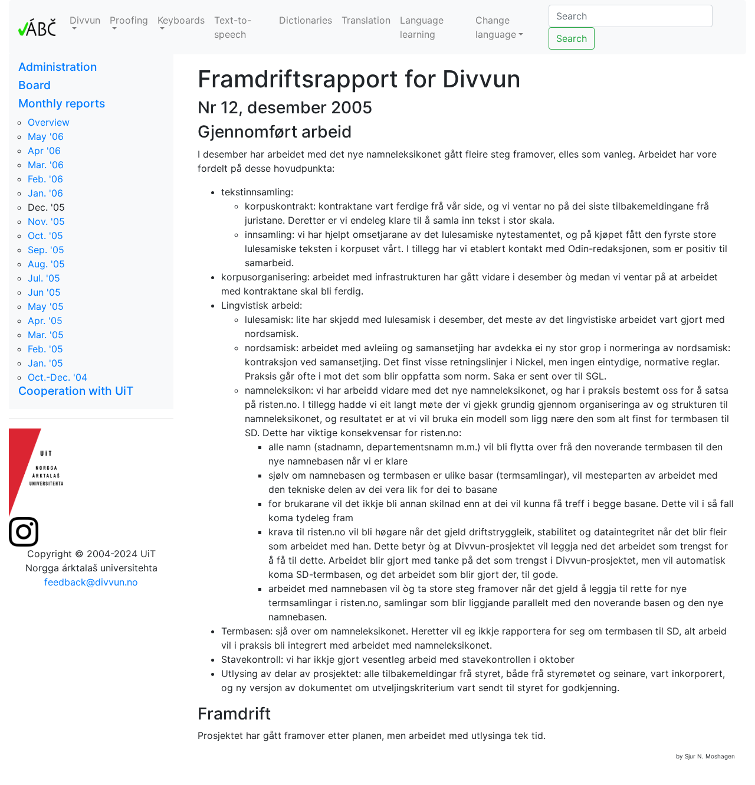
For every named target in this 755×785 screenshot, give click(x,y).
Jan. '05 (45, 363)
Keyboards (181, 20)
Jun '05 (44, 292)
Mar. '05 (46, 335)
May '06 (46, 136)
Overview (49, 122)
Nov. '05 (46, 221)
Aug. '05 (46, 264)
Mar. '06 (46, 165)
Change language (495, 27)
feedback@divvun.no (91, 582)
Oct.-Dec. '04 (57, 377)
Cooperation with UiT (75, 391)
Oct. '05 (45, 235)
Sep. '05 (46, 250)
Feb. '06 (45, 179)
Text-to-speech (232, 27)
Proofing (129, 20)
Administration (57, 67)
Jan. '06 (45, 193)
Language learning (422, 27)
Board (34, 85)
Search (571, 38)
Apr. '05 (45, 320)
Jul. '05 (44, 278)
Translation (366, 20)
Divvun (85, 20)
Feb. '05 (45, 349)
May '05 (46, 306)
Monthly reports (61, 103)
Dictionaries (305, 20)
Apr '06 (44, 150)
